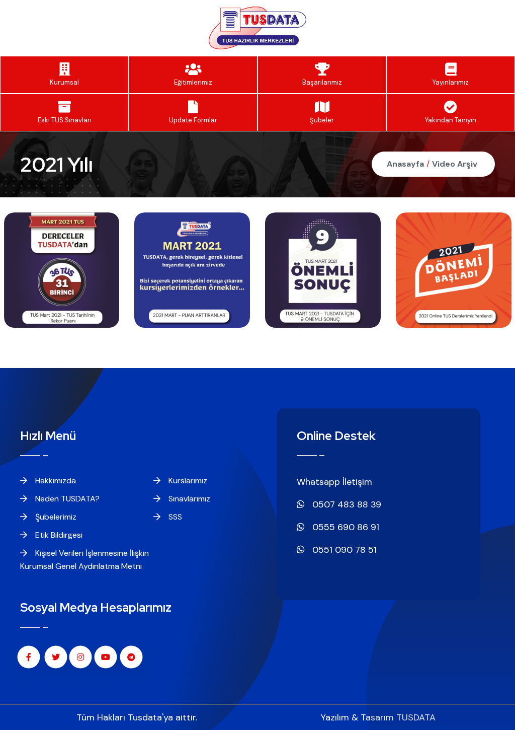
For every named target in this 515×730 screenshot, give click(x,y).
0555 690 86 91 (344, 527)
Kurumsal (64, 82)
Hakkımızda (54, 480)
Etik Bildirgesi (57, 535)
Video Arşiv (454, 164)
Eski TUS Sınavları (65, 120)
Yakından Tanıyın (450, 120)
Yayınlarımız (451, 82)
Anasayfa (405, 164)
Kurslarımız (186, 480)
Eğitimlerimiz (193, 82)
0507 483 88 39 (345, 504)
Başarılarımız (322, 82)
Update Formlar (193, 120)
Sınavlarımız (188, 498)
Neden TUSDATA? (66, 498)
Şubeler (322, 120)
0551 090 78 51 (343, 550)
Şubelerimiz (54, 517)
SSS (174, 517)
